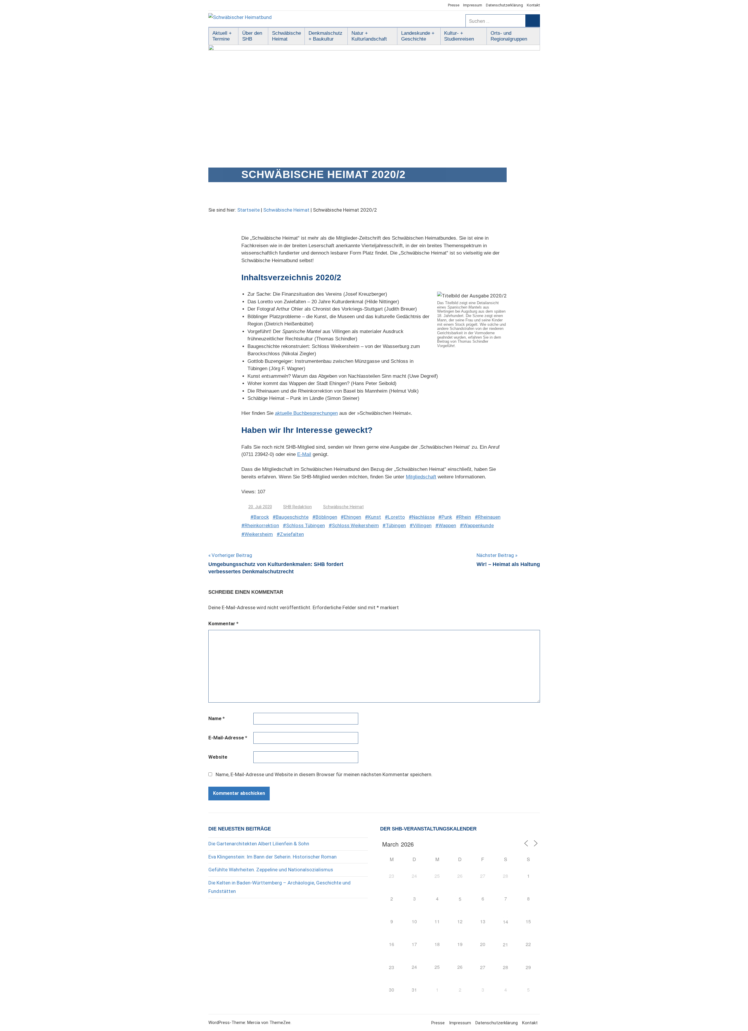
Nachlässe (423, 517)
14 (505, 921)
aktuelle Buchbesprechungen (306, 413)
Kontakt (533, 5)
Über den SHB (252, 36)
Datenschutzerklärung (504, 5)
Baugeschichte (292, 517)
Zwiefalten (292, 534)
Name (216, 718)
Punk (446, 517)
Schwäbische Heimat (286, 36)
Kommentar (223, 623)
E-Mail (304, 454)
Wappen (447, 525)
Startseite (248, 210)
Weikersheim (259, 534)
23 (391, 967)
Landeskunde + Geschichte (417, 36)
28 (505, 967)
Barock (261, 517)
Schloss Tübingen (305, 525)
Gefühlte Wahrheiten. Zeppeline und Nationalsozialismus (270, 869)
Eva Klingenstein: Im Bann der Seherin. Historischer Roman (272, 857)
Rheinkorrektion (262, 525)
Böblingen (326, 517)
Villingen (422, 525)
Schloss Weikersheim (355, 525)
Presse (453, 5)
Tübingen (396, 525)
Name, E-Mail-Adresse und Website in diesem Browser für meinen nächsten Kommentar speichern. (324, 774)
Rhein (465, 517)
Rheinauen (489, 517)
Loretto (396, 517)
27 (482, 967)
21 (505, 944)
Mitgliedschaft (421, 477)
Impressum (472, 5)
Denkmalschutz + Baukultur (325, 36)
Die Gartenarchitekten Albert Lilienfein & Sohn (258, 844)
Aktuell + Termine (222, 36)
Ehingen (352, 517)
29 (528, 967)
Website (217, 757)
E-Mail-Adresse (227, 738)
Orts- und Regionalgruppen (509, 36)
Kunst (374, 517)
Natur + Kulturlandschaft (369, 36)
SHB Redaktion (297, 506)
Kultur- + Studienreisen (459, 36)
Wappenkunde (478, 525)
